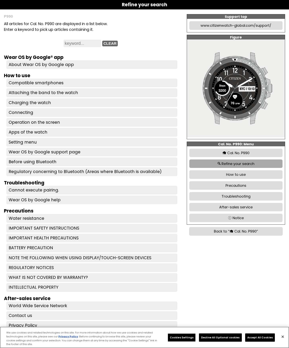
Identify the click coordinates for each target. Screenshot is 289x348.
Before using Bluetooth (32, 162)
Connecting (21, 112)
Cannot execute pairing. (34, 190)
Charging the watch (30, 102)
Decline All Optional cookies (220, 337)
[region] (144, 337)
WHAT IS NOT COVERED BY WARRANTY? (48, 277)
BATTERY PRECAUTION (31, 248)
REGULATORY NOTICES (31, 267)
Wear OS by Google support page (44, 152)
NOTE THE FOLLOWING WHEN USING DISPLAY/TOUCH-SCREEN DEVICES (80, 258)
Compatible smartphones (36, 83)
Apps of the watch (28, 132)
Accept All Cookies (260, 337)
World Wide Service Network (38, 306)
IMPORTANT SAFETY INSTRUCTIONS (44, 228)
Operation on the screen (34, 122)
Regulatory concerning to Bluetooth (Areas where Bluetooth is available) (85, 171)
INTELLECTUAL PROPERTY (33, 287)
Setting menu (23, 142)
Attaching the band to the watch (43, 92)
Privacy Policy (23, 325)
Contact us (20, 315)
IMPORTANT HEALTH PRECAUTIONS (44, 238)
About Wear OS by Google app (41, 64)
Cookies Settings (181, 337)
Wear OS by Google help (35, 200)
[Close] (282, 336)
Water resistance (26, 218)
